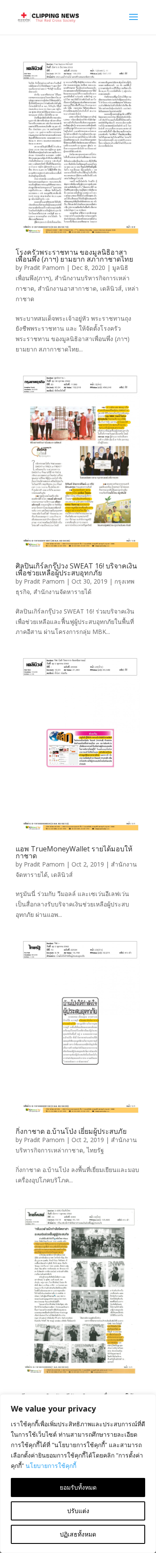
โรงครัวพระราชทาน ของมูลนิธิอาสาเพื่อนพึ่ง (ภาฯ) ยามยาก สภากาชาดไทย (74, 255)
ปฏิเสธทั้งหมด (78, 1534)
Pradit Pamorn (44, 267)
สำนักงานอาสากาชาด (67, 288)
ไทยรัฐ (95, 1150)
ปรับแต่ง (78, 1511)
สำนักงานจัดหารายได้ (62, 592)
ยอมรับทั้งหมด (78, 1487)
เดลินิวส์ (111, 288)
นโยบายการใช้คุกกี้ (51, 1465)
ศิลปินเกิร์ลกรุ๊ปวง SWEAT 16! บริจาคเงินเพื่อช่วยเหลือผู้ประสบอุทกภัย (76, 569)
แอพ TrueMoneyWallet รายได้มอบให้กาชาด (74, 852)
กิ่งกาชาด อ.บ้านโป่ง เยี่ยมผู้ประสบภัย (71, 1131)
